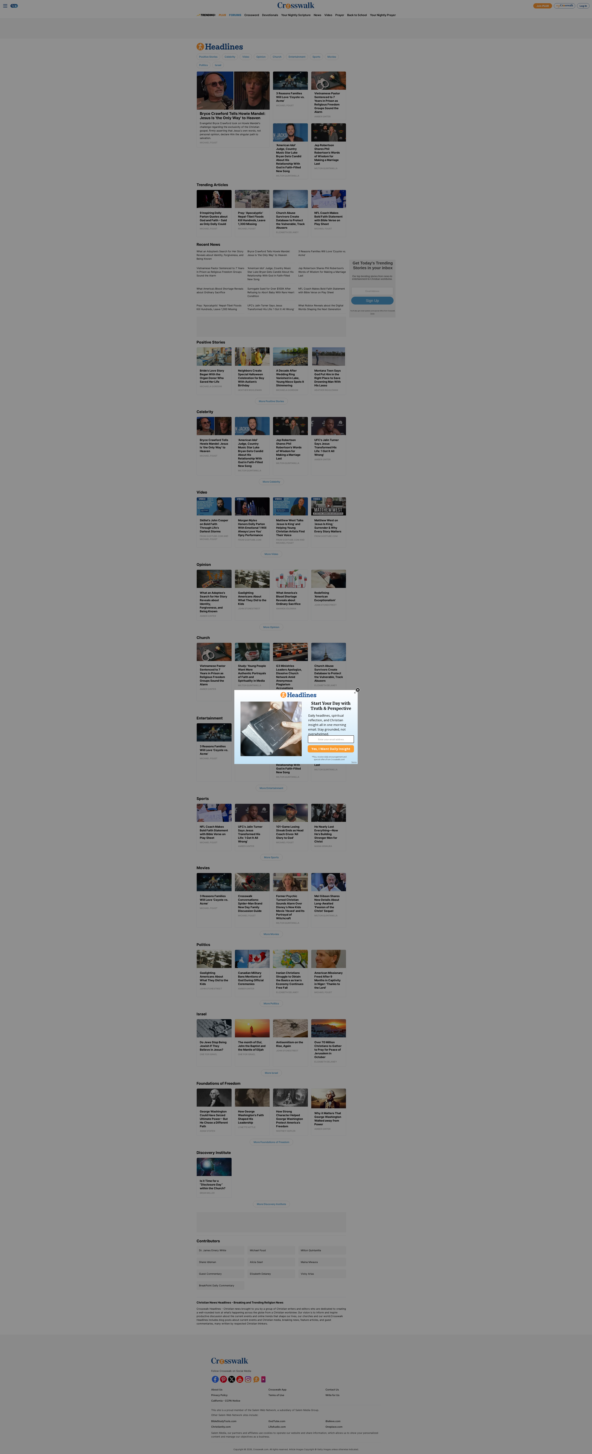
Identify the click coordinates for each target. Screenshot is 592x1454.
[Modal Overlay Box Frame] (296, 727)
